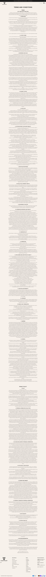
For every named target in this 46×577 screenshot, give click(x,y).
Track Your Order (14, 566)
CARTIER (27, 564)
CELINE (27, 561)
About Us (13, 559)
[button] (43, 3)
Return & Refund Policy (15, 564)
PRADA (27, 570)
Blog (12, 565)
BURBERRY (27, 560)
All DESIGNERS (28, 571)
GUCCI (27, 565)
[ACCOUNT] (42, 3)
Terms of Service (14, 560)
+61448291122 (40, 562)
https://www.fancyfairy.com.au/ (24, 552)
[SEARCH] (40, 3)
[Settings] (44, 3)
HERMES (27, 566)
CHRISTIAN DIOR (28, 569)
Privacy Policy (14, 561)
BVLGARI (27, 559)
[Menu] (1, 3)
